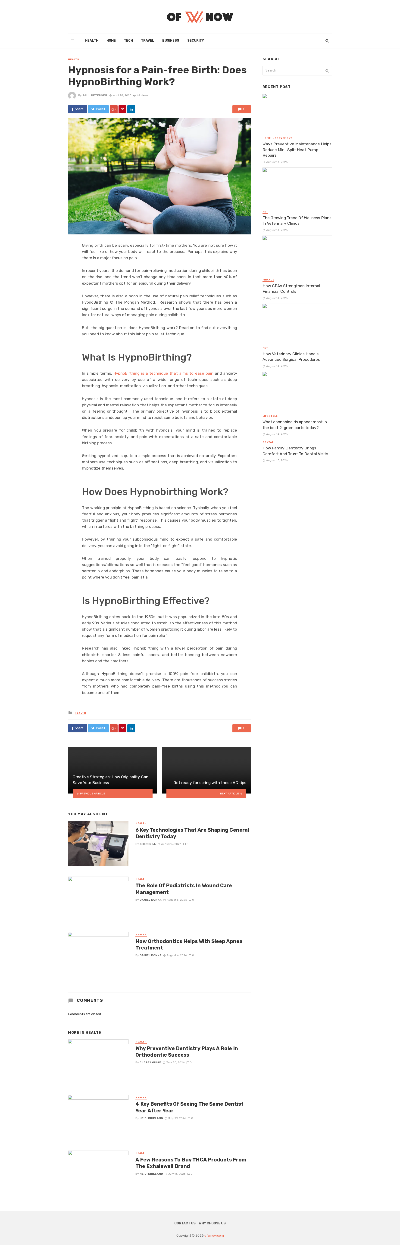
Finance (268, 279)
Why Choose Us (212, 1223)
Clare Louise (150, 1062)
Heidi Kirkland (151, 1118)
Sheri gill (148, 844)
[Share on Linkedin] (131, 109)
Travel (147, 41)
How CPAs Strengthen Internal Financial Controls (291, 288)
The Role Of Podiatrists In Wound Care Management (183, 889)
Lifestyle (270, 416)
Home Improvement (277, 138)
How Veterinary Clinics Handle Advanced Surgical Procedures (291, 357)
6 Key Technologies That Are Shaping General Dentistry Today (192, 833)
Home (111, 41)
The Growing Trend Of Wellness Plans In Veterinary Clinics (296, 220)
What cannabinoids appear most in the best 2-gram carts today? (294, 425)
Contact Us (185, 1223)
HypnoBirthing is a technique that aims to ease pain (163, 373)
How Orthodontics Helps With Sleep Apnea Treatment (188, 944)
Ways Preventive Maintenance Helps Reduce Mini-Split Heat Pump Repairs (296, 150)
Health (91, 41)
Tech (128, 41)
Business (170, 41)
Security (195, 41)
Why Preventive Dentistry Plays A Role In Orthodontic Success (186, 1052)
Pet (265, 211)
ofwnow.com (214, 1236)
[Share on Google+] (114, 109)
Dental (268, 442)
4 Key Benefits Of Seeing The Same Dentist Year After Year (189, 1107)
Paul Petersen (94, 95)
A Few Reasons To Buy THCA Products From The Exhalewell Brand (190, 1163)
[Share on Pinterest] (122, 109)
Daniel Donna (151, 899)
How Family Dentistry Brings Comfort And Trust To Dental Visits (295, 451)
